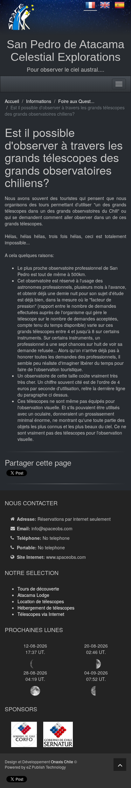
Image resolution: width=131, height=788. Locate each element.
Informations (38, 101)
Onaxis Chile (62, 761)
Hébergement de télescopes (45, 607)
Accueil (12, 101)
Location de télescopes (40, 601)
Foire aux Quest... (76, 101)
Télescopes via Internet (40, 614)
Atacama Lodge (33, 595)
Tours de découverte (38, 588)
